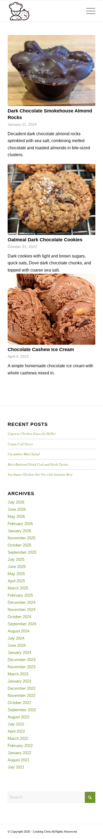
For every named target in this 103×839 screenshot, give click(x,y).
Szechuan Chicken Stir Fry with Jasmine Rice (40, 474)
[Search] (76, 10)
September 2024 (22, 624)
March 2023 (18, 674)
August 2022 (18, 717)
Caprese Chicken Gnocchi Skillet (31, 433)
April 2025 (16, 581)
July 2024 (16, 638)
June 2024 (17, 645)
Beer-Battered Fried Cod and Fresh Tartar (38, 464)
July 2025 (16, 559)
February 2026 (20, 523)
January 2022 (19, 752)
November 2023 (21, 667)
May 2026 (16, 516)
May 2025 (16, 573)
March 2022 (18, 738)
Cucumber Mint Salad (24, 453)
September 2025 (22, 552)
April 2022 (16, 731)
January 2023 (19, 681)
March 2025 (18, 588)
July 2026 (16, 502)
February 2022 (20, 745)
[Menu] (88, 10)
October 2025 (19, 545)
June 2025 (17, 566)
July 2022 (16, 724)
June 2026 (17, 509)
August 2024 (18, 631)
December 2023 (21, 659)
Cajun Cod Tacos (20, 443)
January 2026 (19, 530)
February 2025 (20, 595)
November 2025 (21, 538)
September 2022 (22, 709)
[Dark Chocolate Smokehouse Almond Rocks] (51, 70)
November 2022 (21, 695)
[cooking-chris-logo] (43, 10)
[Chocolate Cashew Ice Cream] (51, 309)
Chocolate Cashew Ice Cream (41, 349)
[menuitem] (76, 10)
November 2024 (21, 609)
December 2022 (21, 688)
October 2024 (19, 616)
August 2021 (18, 760)
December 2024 (21, 602)
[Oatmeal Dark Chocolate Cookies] (51, 199)
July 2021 (16, 767)
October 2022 (19, 702)
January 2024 (19, 652)
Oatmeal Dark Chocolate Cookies (45, 239)
